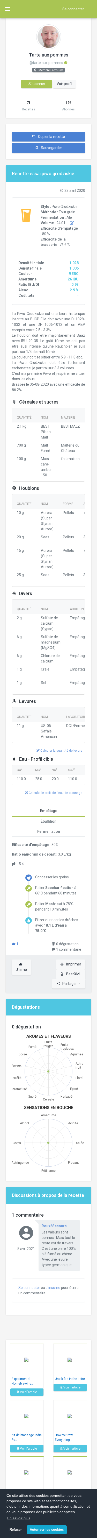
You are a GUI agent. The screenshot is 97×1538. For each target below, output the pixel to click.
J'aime (21, 970)
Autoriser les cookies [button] (47, 1530)
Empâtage (48, 811)
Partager (70, 984)
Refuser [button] (16, 1530)
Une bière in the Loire (70, 1379)
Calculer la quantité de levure (61, 750)
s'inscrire (53, 1288)
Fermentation (48, 831)
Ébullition (48, 821)
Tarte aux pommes (48, 55)
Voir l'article (28, 1392)
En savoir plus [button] (18, 1518)
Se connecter (73, 9)
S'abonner (36, 84)
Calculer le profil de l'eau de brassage (55, 793)
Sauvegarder (51, 148)
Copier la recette (51, 137)
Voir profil (64, 84)
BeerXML (73, 974)
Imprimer (73, 964)
